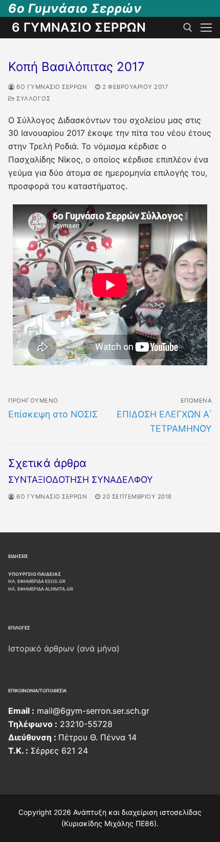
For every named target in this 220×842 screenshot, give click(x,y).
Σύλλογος (32, 98)
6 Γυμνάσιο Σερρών (79, 27)
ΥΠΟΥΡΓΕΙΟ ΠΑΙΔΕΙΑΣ (34, 574)
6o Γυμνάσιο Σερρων (51, 86)
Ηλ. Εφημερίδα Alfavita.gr (40, 589)
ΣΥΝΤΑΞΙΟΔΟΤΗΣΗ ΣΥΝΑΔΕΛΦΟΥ (80, 479)
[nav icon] (206, 27)
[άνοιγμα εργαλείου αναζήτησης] (187, 27)
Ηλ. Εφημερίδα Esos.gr (36, 581)
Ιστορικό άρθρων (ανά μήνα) (64, 648)
